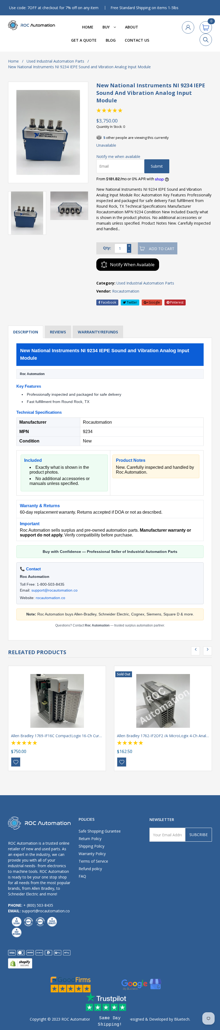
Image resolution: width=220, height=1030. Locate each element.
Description (25, 331)
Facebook (108, 302)
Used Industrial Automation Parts (55, 61)
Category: (105, 283)
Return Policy (90, 838)
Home (87, 27)
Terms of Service (93, 861)
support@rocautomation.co (54, 590)
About (131, 27)
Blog (111, 40)
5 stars (120, 110)
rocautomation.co (50, 598)
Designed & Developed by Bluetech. (158, 1019)
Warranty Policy (92, 853)
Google (154, 302)
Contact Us (137, 40)
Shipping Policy (91, 846)
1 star (99, 110)
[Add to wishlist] (15, 762)
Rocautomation (125, 291)
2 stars (104, 110)
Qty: (107, 247)
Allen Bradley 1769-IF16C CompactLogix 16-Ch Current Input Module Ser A (75, 735)
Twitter (131, 302)
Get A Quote (84, 40)
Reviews (58, 331)
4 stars (115, 110)
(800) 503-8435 (40, 905)
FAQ (82, 876)
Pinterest (176, 302)
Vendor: (103, 291)
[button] (110, 1021)
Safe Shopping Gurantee (100, 831)
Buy (106, 27)
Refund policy (90, 868)
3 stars (109, 110)
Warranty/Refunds (98, 331)
